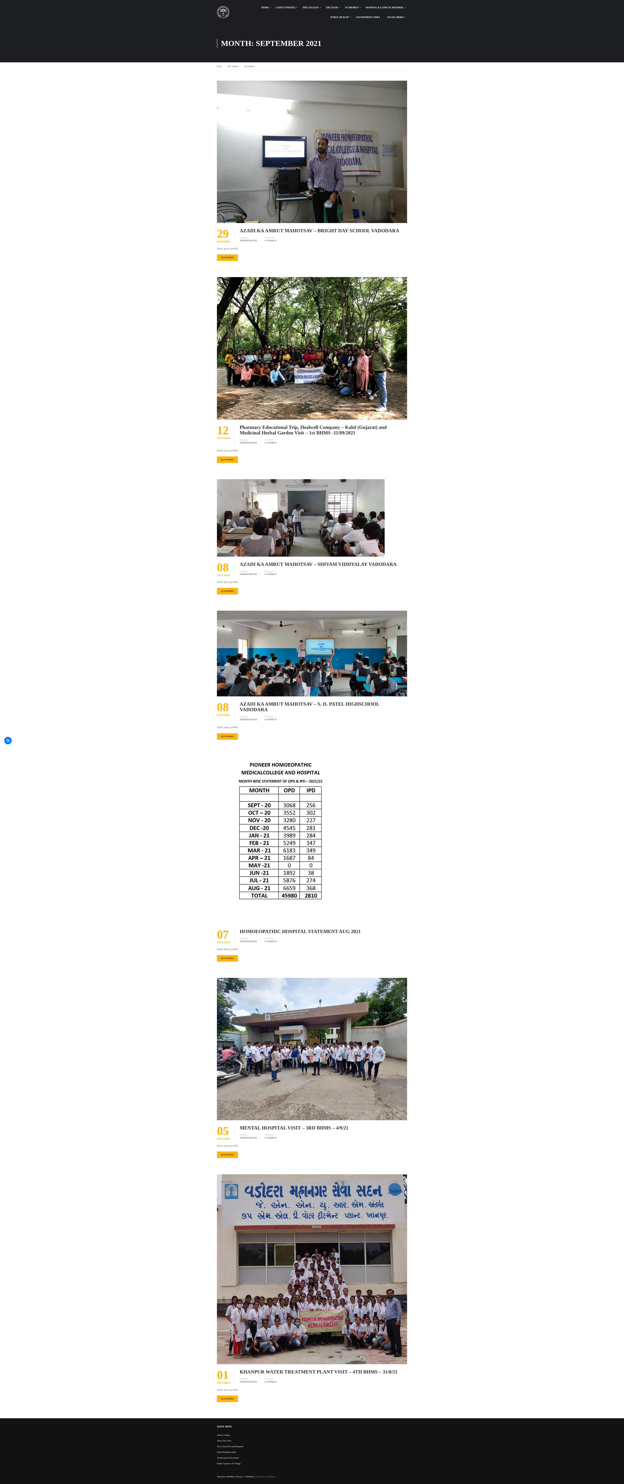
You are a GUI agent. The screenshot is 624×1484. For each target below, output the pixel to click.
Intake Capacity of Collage (229, 1463)
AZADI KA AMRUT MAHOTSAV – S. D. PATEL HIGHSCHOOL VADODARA (309, 706)
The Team (332, 7)
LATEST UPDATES (285, 7)
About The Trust (224, 1441)
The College (310, 7)
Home (265, 7)
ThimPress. (250, 1476)
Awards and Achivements (228, 1458)
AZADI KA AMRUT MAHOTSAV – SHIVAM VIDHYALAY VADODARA (318, 564)
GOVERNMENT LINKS (368, 17)
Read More (227, 257)
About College (223, 1435)
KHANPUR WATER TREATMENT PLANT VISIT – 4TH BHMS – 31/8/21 (318, 1371)
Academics (352, 7)
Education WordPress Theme (229, 1476)
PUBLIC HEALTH (339, 17)
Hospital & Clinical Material (385, 7)
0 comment (271, 241)
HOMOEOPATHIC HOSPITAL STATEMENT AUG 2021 (300, 931)
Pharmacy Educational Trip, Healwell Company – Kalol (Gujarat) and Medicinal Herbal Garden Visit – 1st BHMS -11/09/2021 (313, 429)
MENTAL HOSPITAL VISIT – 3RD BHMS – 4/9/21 (294, 1127)
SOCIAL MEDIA (395, 17)
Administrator (248, 241)
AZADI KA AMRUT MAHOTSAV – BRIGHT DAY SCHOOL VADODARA (319, 230)
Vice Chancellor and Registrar (230, 1446)
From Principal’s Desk (226, 1452)
